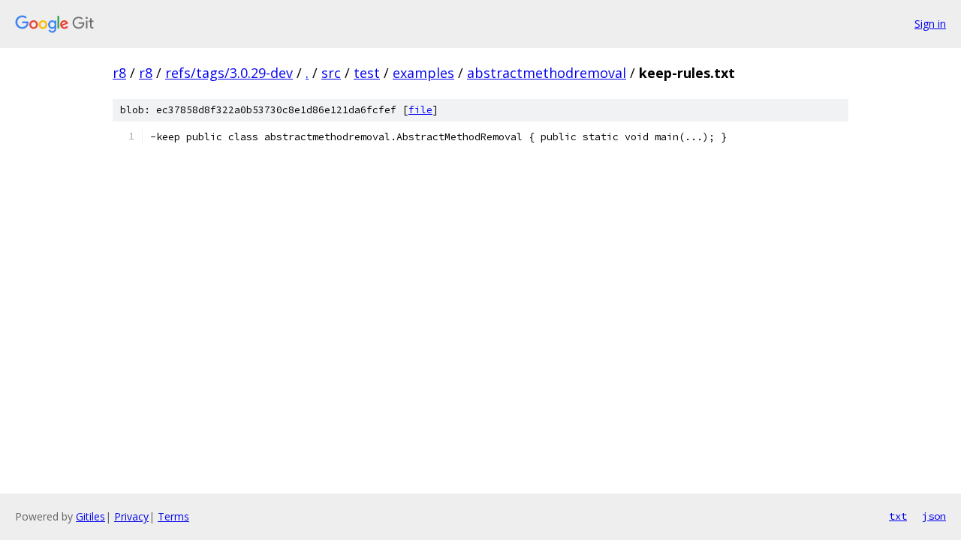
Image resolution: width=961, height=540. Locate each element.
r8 (119, 73)
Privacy (131, 516)
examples (423, 73)
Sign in (930, 23)
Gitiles (90, 516)
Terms (173, 516)
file (420, 110)
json (934, 516)
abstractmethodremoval (546, 73)
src (331, 73)
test (367, 73)
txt (898, 516)
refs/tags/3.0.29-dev (229, 73)
